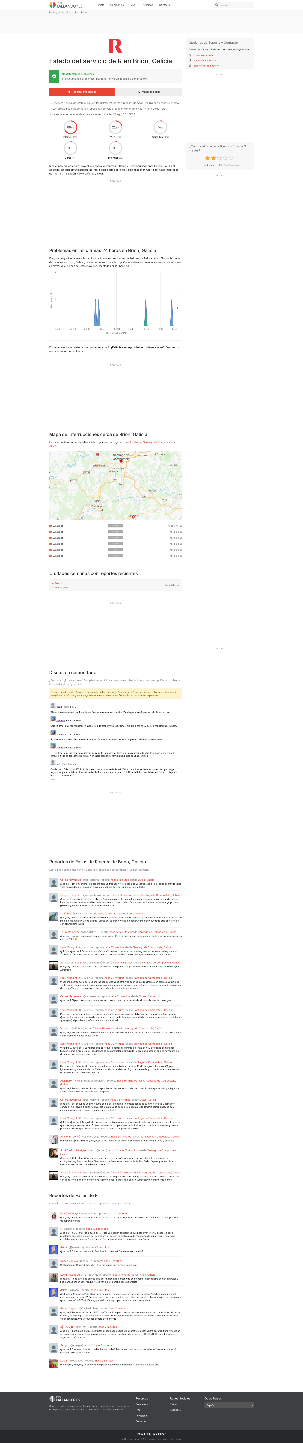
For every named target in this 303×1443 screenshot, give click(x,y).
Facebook (175, 1409)
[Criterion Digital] (151, 1434)
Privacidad (147, 4)
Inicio (101, 4)
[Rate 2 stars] (214, 158)
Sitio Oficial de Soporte (206, 65)
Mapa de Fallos (151, 91)
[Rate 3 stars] (220, 158)
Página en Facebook (205, 60)
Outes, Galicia (146, 879)
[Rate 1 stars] (208, 158)
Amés (52, 446)
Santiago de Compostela (157, 442)
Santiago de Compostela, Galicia (160, 895)
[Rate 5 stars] (231, 158)
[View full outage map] (115, 485)
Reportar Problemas (84, 91)
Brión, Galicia (135, 913)
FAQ (132, 4)
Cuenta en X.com (203, 55)
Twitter (174, 1404)
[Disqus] (115, 740)
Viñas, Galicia (147, 1274)
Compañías (117, 4)
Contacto (164, 4)
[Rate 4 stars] (226, 158)
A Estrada (135, 442)
